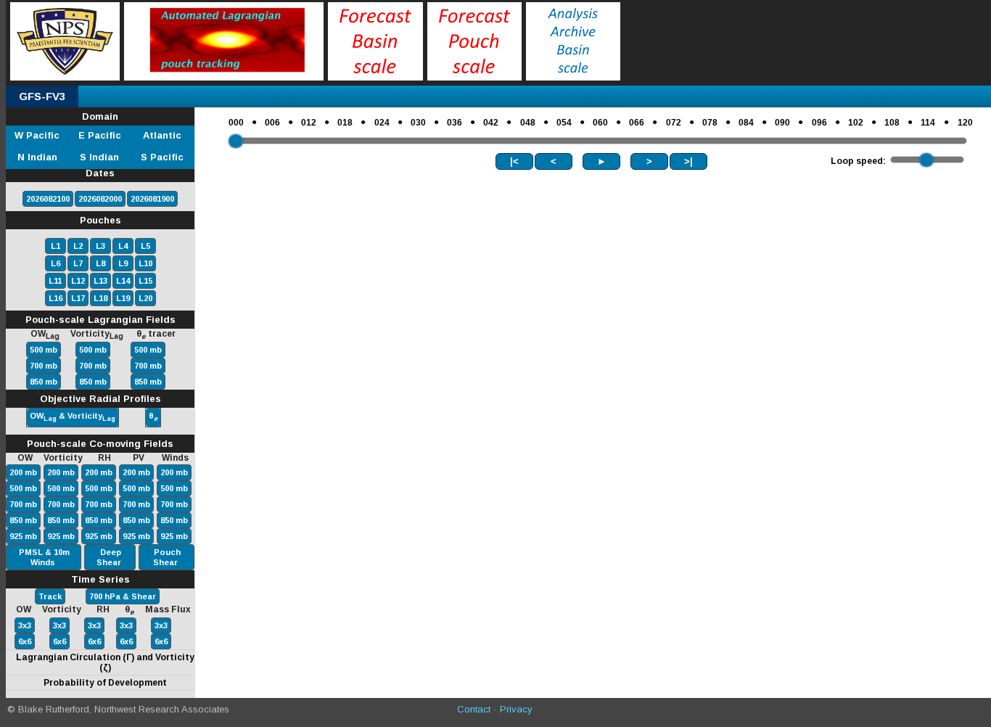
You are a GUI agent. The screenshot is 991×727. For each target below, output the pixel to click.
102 (855, 123)
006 (272, 123)
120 (965, 123)
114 (928, 123)
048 (527, 123)
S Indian (99, 157)
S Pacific (162, 157)
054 (564, 123)
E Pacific (99, 135)
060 (600, 123)
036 (454, 123)
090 (782, 123)
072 (673, 123)
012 (308, 123)
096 (819, 123)
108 (892, 123)
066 (636, 123)
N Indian (37, 157)
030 (418, 123)
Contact (473, 709)
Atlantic (162, 135)
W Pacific (37, 135)
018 (345, 123)
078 (709, 123)
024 (382, 123)
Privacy (516, 709)
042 (490, 123)
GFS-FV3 (42, 96)
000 (236, 123)
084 (746, 123)
